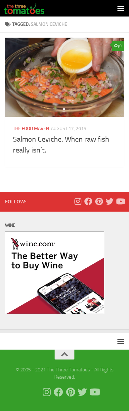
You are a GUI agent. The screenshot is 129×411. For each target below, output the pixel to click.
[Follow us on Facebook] (88, 201)
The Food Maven (31, 128)
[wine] (54, 312)
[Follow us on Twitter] (109, 201)
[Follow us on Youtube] (120, 201)
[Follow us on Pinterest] (99, 201)
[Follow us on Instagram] (78, 201)
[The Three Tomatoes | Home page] (31, 8)
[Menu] (120, 8)
